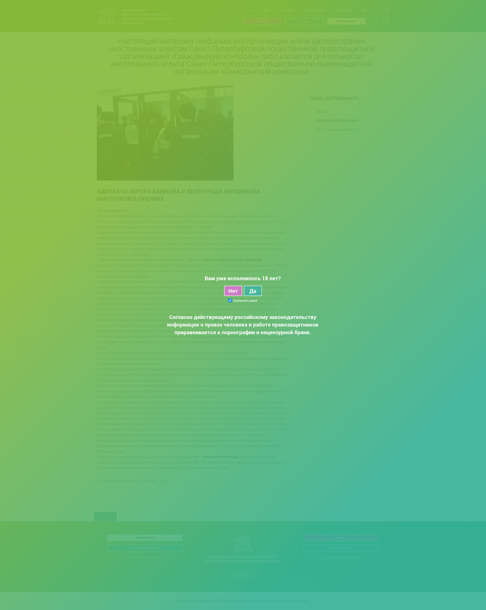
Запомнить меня (245, 300)
